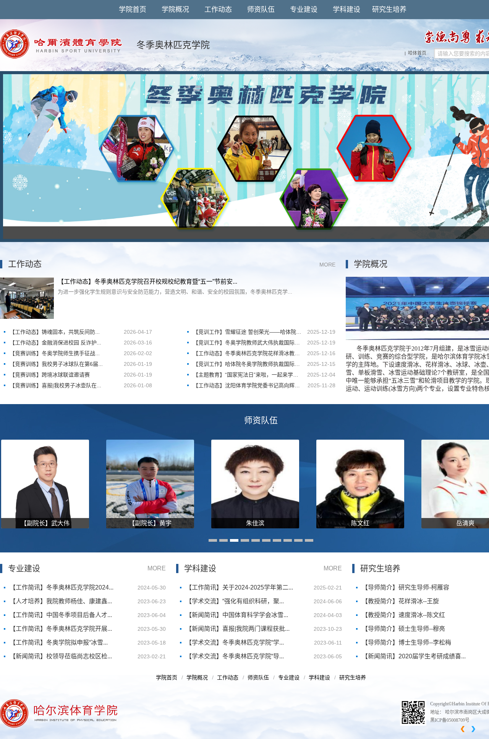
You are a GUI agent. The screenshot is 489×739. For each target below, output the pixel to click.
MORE (327, 264)
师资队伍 (261, 9)
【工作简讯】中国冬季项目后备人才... (61, 615)
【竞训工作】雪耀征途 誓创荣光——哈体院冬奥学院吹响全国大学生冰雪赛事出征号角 (247, 333)
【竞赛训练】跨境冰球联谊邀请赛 (50, 375)
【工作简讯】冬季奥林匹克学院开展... (61, 628)
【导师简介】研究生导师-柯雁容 (405, 587)
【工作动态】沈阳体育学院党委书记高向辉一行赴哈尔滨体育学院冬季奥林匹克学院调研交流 (246, 386)
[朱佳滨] (205, 484)
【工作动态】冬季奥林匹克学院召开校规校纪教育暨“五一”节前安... (147, 281)
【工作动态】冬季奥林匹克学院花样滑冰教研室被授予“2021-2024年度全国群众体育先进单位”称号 (247, 354)
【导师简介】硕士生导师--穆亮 (403, 628)
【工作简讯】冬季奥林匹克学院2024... (61, 587)
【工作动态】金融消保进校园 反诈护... (55, 342)
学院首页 (132, 9)
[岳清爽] (416, 484)
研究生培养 (389, 9)
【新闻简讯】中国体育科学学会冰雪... (237, 615)
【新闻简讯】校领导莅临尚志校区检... (61, 656)
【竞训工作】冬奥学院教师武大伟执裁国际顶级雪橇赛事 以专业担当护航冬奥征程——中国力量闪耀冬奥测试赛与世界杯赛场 (247, 343)
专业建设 (303, 9)
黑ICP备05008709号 (450, 720)
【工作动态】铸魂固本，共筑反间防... (55, 332)
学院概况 (175, 9)
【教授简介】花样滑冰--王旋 (400, 601)
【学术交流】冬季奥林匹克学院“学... (235, 642)
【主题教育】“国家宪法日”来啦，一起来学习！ (243, 376)
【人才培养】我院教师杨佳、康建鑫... (61, 601)
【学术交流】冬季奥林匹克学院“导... (235, 656)
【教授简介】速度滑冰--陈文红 (403, 615)
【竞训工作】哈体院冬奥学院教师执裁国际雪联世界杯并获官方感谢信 (246, 365)
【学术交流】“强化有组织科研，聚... (235, 601)
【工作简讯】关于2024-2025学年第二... (239, 587)
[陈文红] (311, 484)
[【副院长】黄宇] (100, 484)
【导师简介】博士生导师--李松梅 (406, 642)
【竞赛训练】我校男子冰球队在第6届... (56, 364)
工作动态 (218, 9)
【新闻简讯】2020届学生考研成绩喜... (414, 656)
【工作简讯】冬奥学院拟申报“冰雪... (59, 642)
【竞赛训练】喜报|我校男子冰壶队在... (55, 385)
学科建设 (346, 9)
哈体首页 (417, 53)
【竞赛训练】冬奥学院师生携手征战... (55, 353)
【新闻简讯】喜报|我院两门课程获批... (238, 628)
